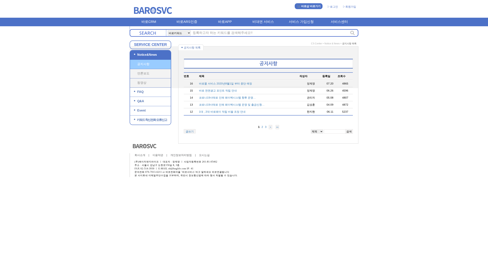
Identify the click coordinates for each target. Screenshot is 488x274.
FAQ (139, 91)
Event (140, 110)
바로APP (225, 22)
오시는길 (204, 155)
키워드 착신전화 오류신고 (150, 119)
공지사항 (143, 64)
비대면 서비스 (263, 22)
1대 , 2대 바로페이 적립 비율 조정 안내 (222, 111)
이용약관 (157, 155)
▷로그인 (332, 6)
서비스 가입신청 (301, 22)
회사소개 (140, 155)
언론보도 (143, 73)
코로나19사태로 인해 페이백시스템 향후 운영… (227, 97)
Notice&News (145, 54)
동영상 (141, 82)
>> (277, 127)
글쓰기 (190, 131)
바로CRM (148, 22)
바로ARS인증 (187, 22)
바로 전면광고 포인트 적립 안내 (218, 90)
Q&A (139, 101)
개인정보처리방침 (181, 155)
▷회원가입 (349, 6)
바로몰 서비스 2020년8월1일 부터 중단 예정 (225, 83)
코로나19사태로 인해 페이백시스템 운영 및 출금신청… (232, 104)
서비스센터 (339, 22)
